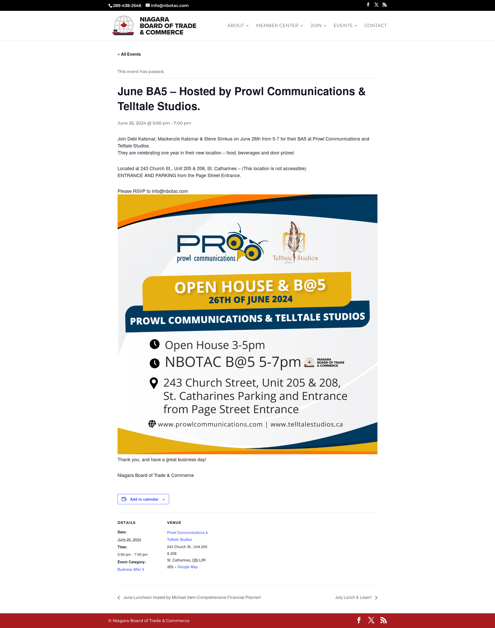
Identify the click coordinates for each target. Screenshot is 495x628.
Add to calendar (144, 499)
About (235, 26)
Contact (375, 26)
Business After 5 (131, 569)
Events (343, 26)
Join (316, 26)
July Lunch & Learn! (354, 597)
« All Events (129, 54)
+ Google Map (186, 566)
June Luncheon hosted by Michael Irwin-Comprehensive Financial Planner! (191, 597)
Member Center (277, 26)
